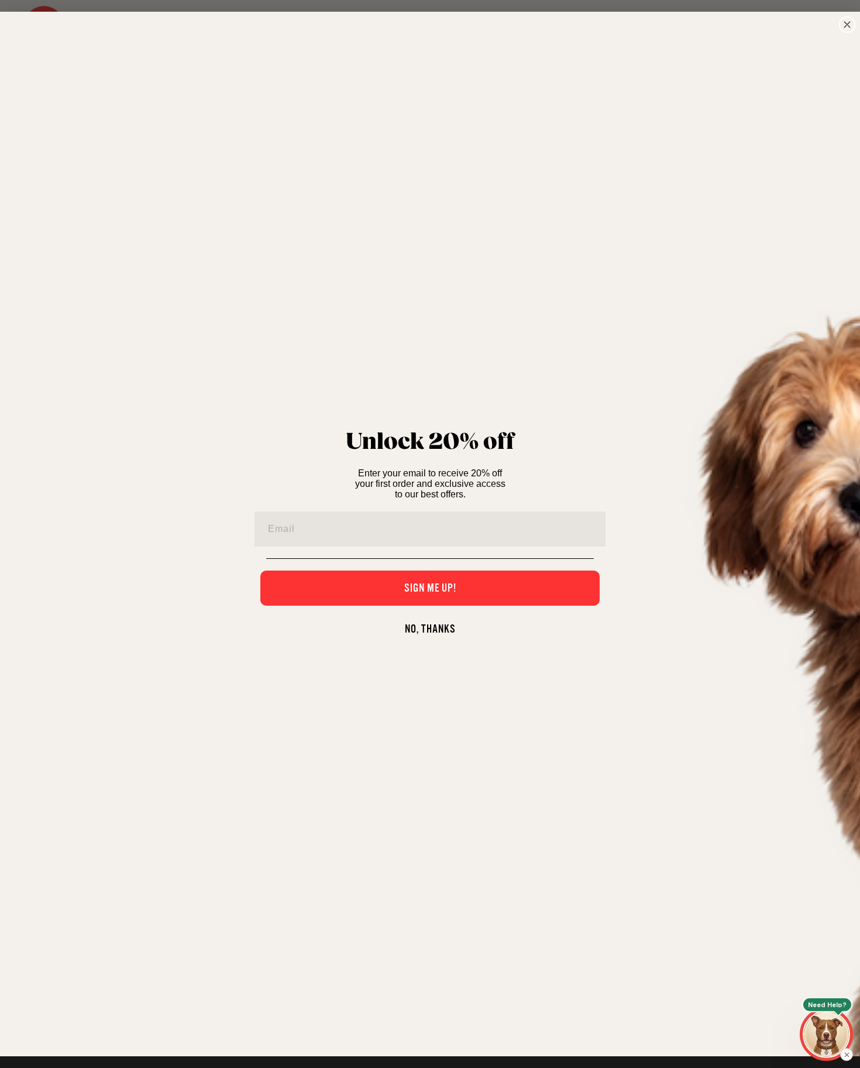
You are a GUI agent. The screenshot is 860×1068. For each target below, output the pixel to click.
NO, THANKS (430, 629)
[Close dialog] (847, 25)
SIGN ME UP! (430, 588)
